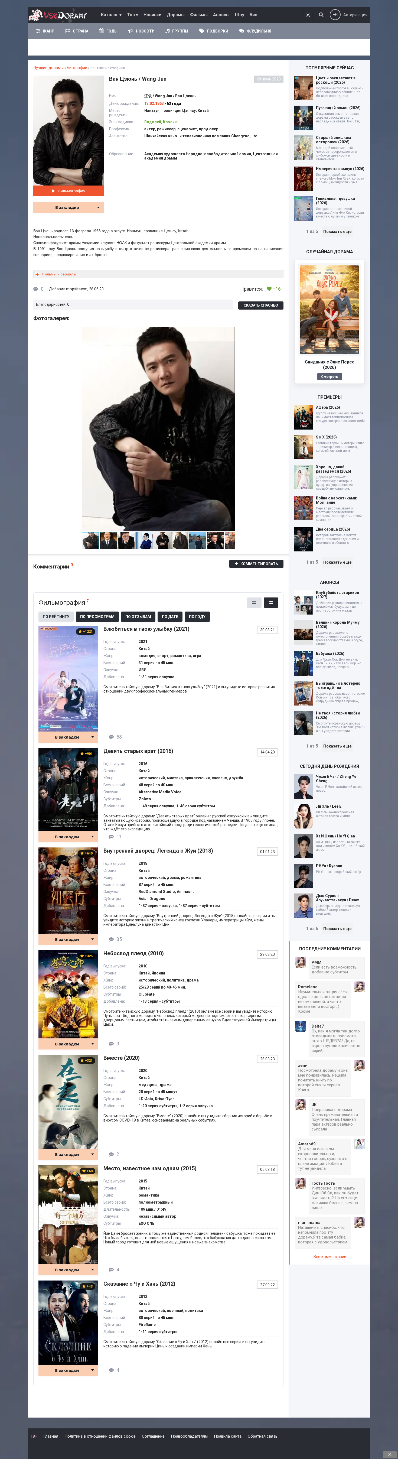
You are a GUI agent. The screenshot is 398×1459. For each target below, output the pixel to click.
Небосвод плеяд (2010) (133, 953)
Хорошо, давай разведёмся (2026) (333, 469)
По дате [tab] (170, 617)
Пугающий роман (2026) (338, 108)
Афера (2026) (328, 407)
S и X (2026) (326, 437)
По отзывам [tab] (138, 617)
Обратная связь (263, 1436)
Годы (112, 31)
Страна (80, 31)
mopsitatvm (76, 289)
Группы (180, 31)
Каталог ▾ (111, 14)
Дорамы (176, 14)
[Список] (254, 602)
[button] (230, 331)
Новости (145, 31)
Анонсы (221, 14)
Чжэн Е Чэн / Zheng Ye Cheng (336, 778)
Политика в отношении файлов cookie (100, 1436)
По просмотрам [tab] (97, 617)
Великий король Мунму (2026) (338, 624)
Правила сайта (228, 1436)
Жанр (48, 31)
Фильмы (199, 14)
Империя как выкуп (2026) (340, 169)
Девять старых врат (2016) (138, 751)
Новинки (152, 14)
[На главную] (59, 15)
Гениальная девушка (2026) (335, 200)
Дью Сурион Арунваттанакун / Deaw (337, 897)
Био (253, 14)
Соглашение (153, 1436)
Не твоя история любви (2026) (338, 715)
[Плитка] (271, 602)
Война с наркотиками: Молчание (336, 500)
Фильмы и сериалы (59, 274)
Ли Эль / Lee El (329, 806)
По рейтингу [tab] (56, 617)
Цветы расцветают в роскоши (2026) (335, 80)
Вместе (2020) (121, 1058)
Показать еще (337, 231)
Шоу (239, 14)
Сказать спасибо (261, 305)
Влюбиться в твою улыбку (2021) (146, 629)
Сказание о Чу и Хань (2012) (139, 1284)
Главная (50, 1436)
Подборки (217, 31)
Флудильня (259, 31)
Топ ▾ (132, 14)
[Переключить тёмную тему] (308, 15)
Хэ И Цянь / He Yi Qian (335, 836)
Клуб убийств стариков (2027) (337, 594)
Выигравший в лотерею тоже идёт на (338, 685)
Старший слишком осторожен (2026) (333, 139)
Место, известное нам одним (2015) (150, 1168)
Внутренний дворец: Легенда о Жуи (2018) (158, 850)
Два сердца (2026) (333, 529)
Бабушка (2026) (330, 653)
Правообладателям (189, 1436)
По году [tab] (197, 617)
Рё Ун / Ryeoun (329, 866)
